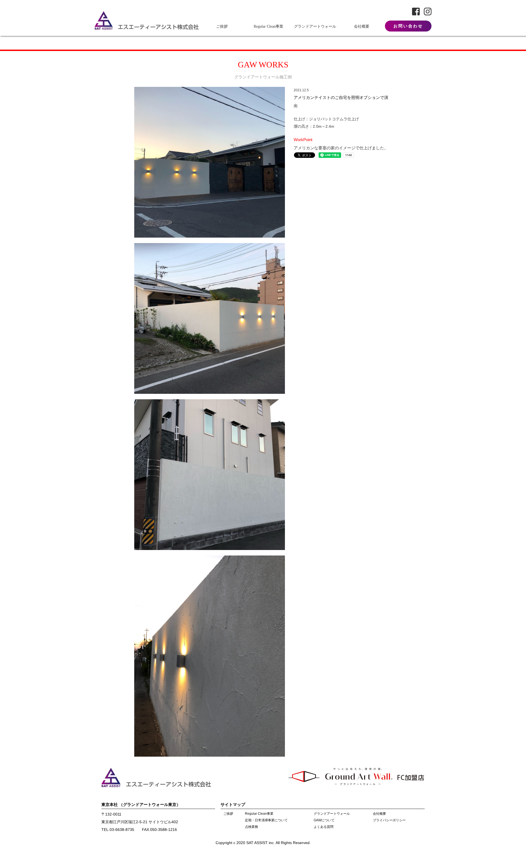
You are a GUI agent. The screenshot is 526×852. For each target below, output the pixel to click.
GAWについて (324, 820)
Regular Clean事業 (268, 26)
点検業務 (251, 827)
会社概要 (361, 26)
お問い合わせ (408, 26)
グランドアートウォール (315, 26)
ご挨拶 (222, 26)
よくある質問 (323, 827)
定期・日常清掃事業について (266, 820)
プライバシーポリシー (389, 820)
